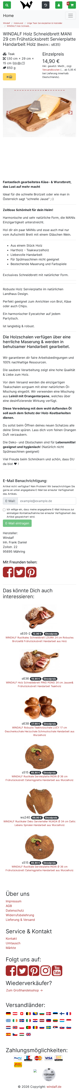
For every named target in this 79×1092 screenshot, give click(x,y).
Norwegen (15, 1027)
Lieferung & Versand (20, 920)
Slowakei (62, 1027)
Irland (15, 1020)
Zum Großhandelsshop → (24, 990)
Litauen (55, 1020)
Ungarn (21, 1034)
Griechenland (8, 1020)
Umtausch (13, 943)
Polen (21, 1027)
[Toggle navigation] (70, 15)
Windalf (6, 23)
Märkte (11, 948)
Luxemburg (62, 1020)
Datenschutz (15, 910)
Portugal (28, 1027)
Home (8, 15)
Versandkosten (51, 69)
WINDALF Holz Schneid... (18, 26)
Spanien (8, 1034)
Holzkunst (18, 23)
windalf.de (54, 1087)
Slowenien (68, 1027)
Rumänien (35, 1027)
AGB (9, 906)
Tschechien (15, 1034)
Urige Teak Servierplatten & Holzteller (44, 23)
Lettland (42, 1020)
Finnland (62, 1013)
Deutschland (8, 1013)
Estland (55, 1013)
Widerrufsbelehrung (20, 915)
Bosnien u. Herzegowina (35, 1013)
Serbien (55, 1027)
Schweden (48, 1027)
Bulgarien (42, 1013)
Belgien (28, 1013)
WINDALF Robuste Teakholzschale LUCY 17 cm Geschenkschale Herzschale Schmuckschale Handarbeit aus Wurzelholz (39, 731)
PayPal (18, 1058)
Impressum (13, 901)
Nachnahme (18, 1065)
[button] (58, 5)
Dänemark (48, 1013)
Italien (28, 1020)
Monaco (68, 1020)
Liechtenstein (48, 1020)
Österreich (15, 1013)
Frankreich (68, 1013)
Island (21, 1020)
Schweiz (21, 1013)
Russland (42, 1027)
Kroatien (35, 1020)
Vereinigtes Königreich (28, 1034)
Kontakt (11, 938)
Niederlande (8, 1027)
